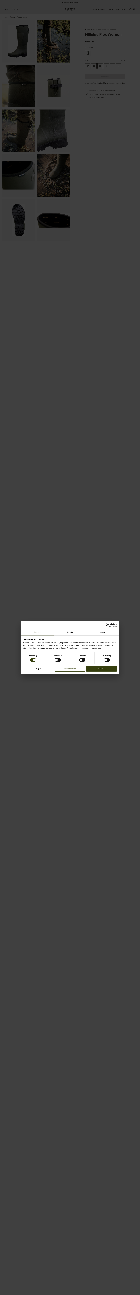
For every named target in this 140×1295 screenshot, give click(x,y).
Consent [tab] (37, 632)
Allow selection (70, 669)
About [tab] (102, 632)
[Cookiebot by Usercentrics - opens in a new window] (107, 625)
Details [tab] (70, 632)
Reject (38, 669)
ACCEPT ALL (101, 669)
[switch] (58, 660)
